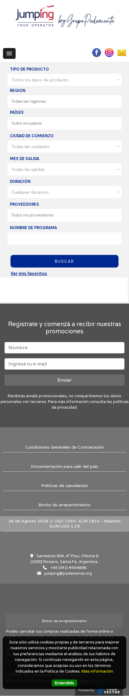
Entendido (64, 682)
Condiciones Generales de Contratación (64, 447)
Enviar (64, 380)
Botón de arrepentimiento (64, 504)
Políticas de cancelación (64, 485)
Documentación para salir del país (64, 466)
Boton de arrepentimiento (64, 621)
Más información (97, 671)
